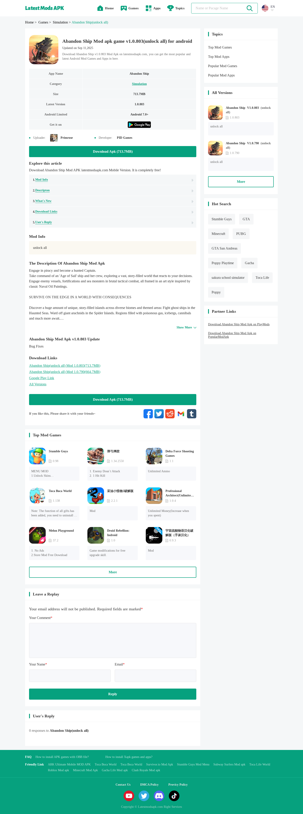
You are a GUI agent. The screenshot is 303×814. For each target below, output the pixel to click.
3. (42, 201)
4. (45, 211)
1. (40, 180)
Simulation (139, 84)
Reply (112, 694)
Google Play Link (41, 378)
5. (42, 222)
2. (41, 190)
